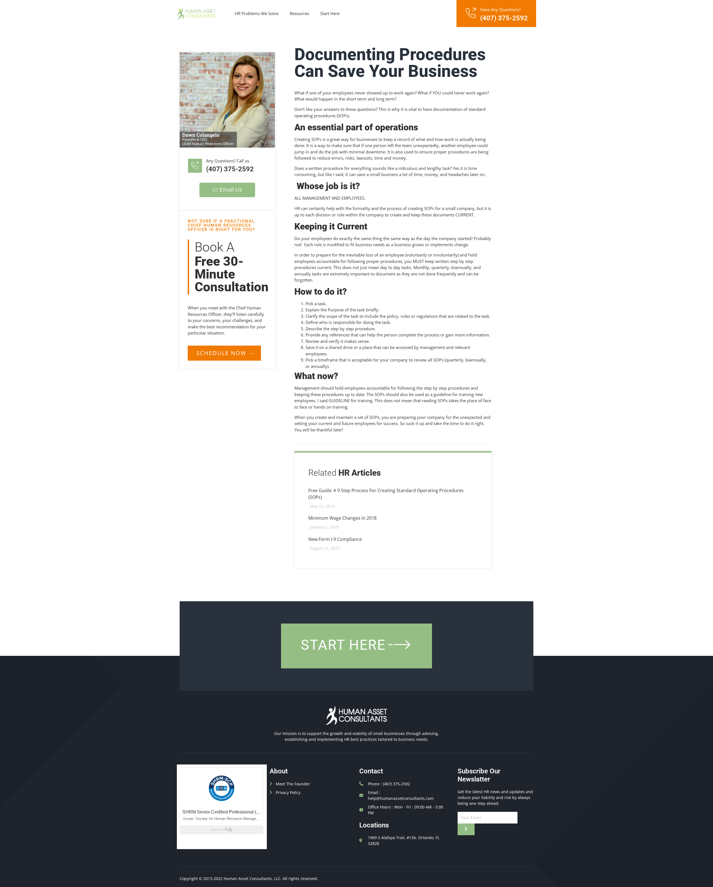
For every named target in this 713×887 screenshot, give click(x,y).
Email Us (230, 189)
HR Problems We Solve (257, 13)
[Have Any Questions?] (470, 13)
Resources (299, 13)
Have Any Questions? (500, 9)
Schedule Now (221, 353)
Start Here (330, 13)
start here (343, 645)
